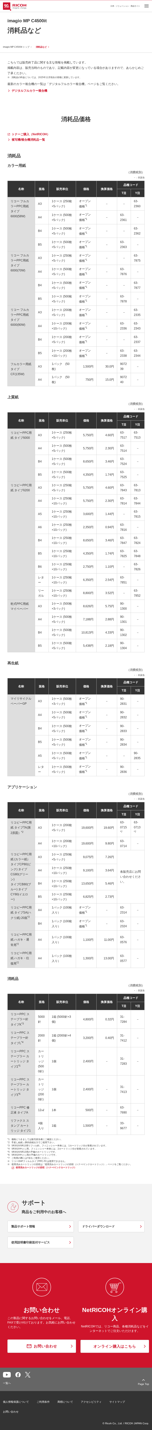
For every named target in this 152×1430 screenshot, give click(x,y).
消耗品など (41, 47)
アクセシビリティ (91, 1401)
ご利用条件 (43, 1401)
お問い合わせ (11, 1411)
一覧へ (7, 1383)
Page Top (143, 1384)
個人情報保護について (16, 1401)
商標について (65, 1401)
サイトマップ (117, 1401)
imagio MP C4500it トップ (16, 47)
